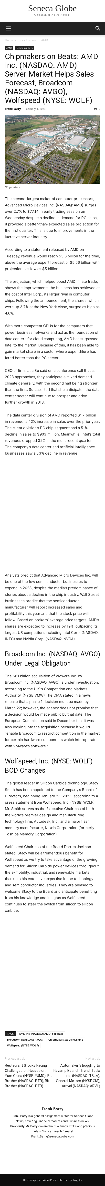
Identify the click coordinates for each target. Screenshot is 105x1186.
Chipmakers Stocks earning (65, 1039)
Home (9, 40)
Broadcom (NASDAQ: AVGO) (25, 1039)
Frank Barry (13, 109)
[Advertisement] (52, 515)
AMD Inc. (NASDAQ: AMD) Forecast (41, 1033)
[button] (8, 28)
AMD (44, 40)
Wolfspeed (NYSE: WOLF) (23, 1045)
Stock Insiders (27, 40)
